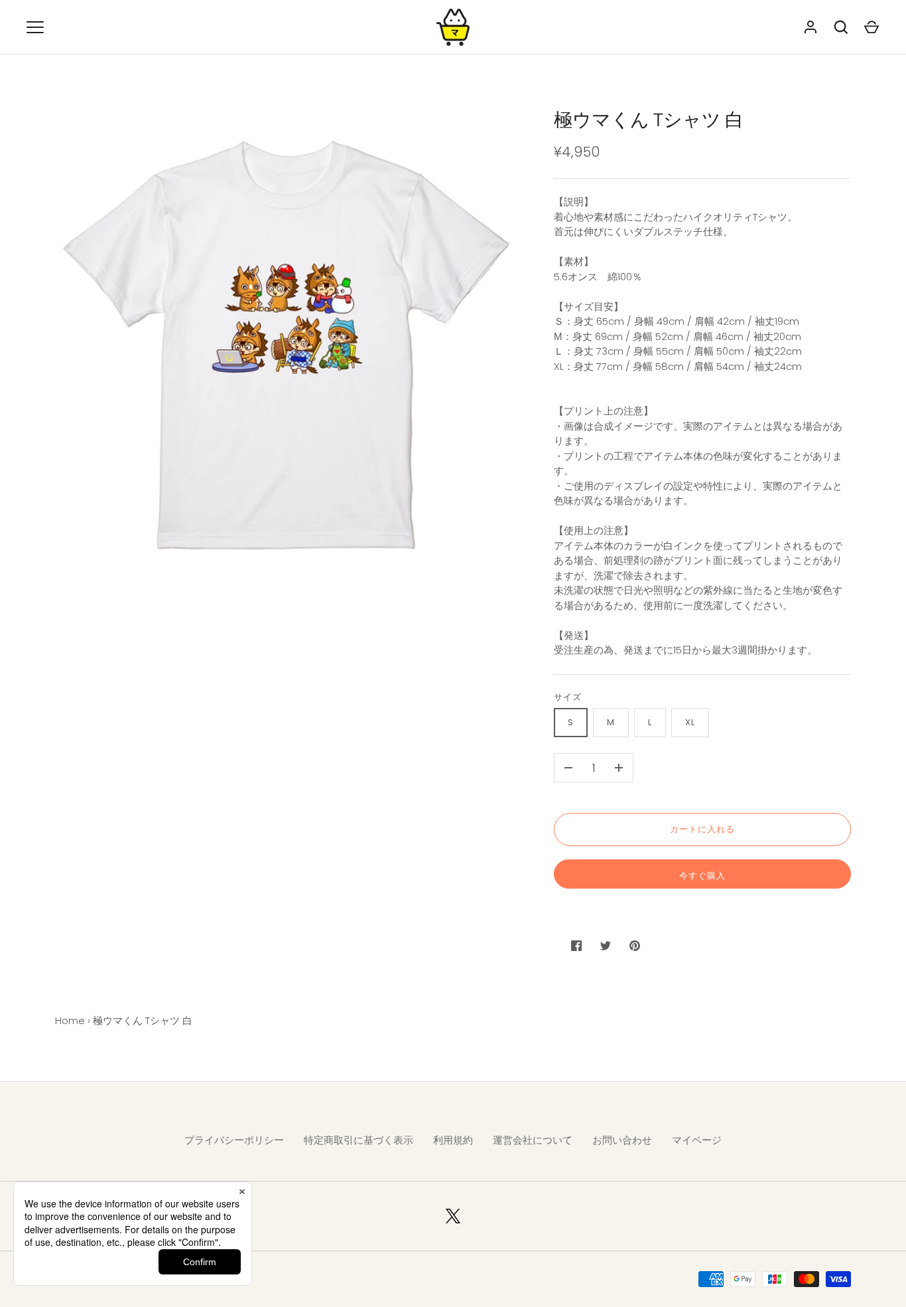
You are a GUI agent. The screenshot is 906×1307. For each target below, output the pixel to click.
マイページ (697, 1140)
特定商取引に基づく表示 (358, 1140)
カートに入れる (702, 829)
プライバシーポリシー (234, 1140)
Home (70, 1020)
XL (690, 722)
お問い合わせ (622, 1140)
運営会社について (532, 1140)
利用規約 (453, 1140)
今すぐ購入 (702, 875)
